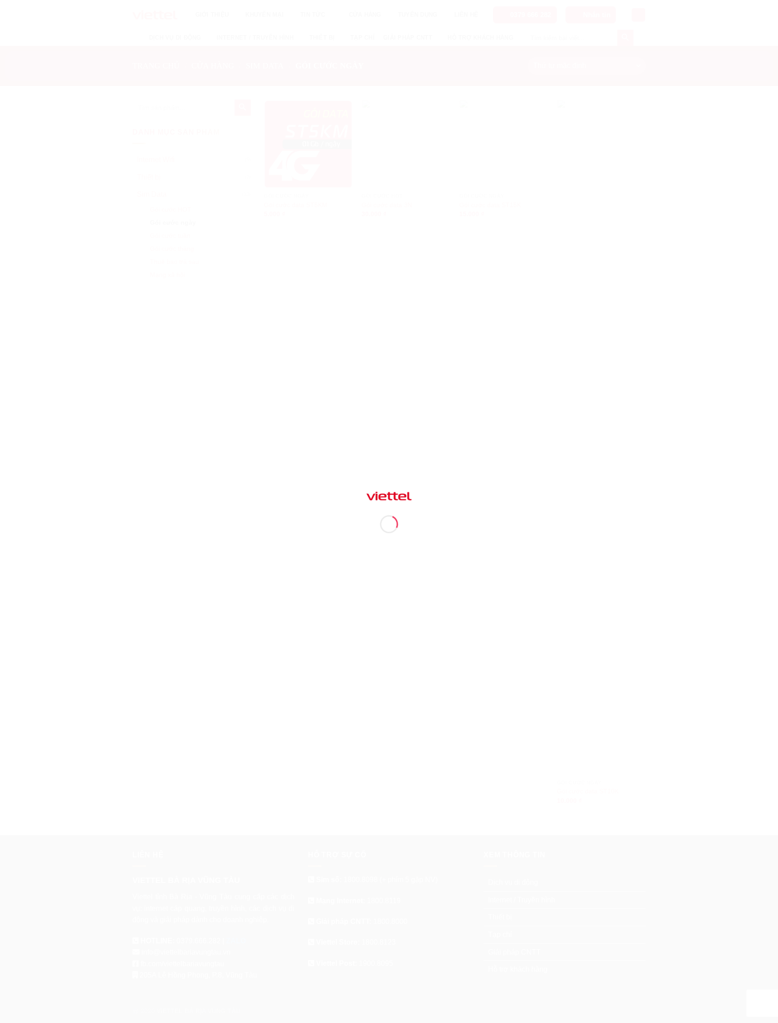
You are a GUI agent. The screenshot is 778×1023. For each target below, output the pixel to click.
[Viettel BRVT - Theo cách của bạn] (389, 495)
